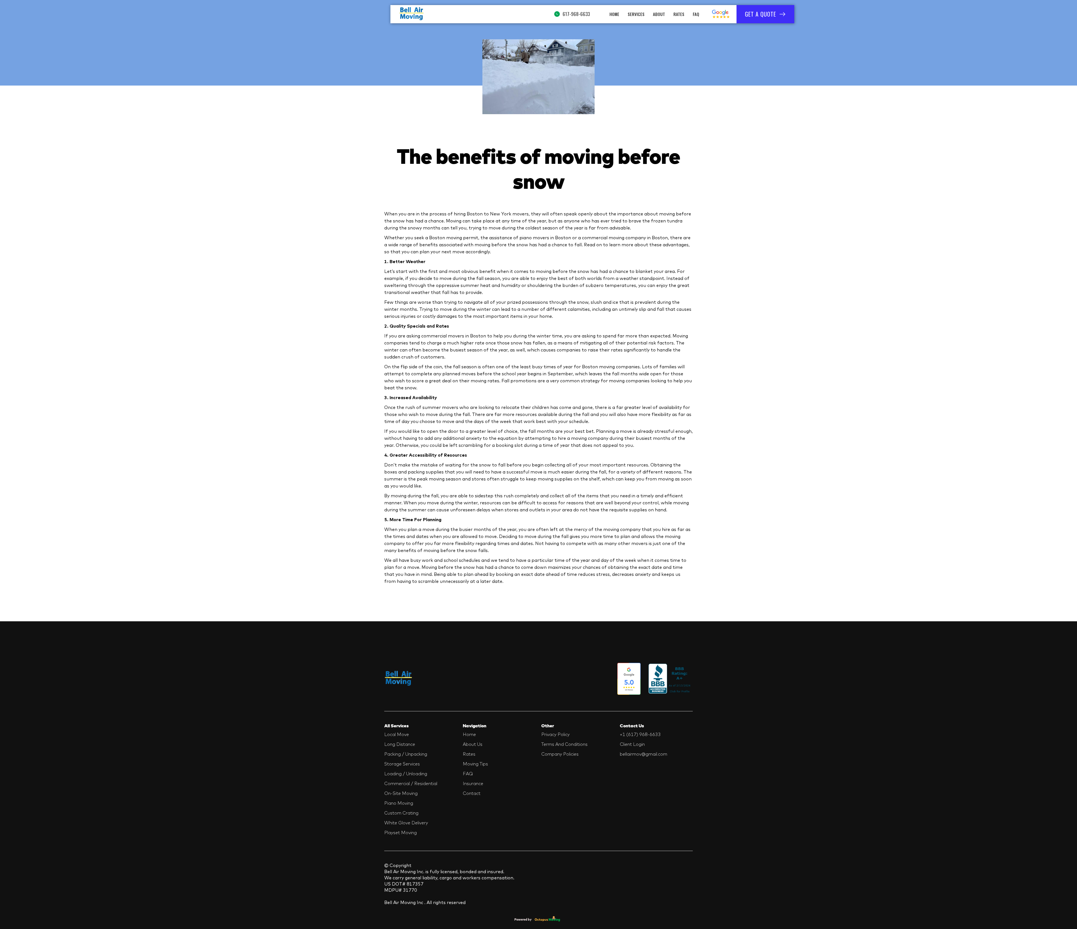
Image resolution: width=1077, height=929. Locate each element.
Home (469, 734)
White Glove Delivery (406, 822)
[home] (412, 14)
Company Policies (560, 754)
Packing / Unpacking (405, 754)
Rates (678, 14)
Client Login (632, 744)
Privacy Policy (555, 734)
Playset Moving (400, 832)
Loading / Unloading (405, 773)
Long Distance (399, 744)
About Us (472, 744)
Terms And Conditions (564, 744)
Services (636, 14)
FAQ (696, 14)
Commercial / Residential (410, 783)
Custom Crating (401, 813)
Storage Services (402, 764)
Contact (471, 793)
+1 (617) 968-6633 (640, 734)
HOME (614, 14)
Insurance (473, 783)
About (659, 14)
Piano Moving (398, 803)
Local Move (396, 734)
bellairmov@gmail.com (643, 754)
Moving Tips (475, 764)
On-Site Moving (401, 793)
